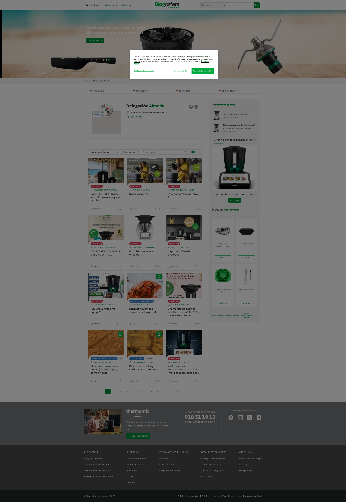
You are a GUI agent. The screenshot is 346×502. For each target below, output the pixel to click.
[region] (174, 64)
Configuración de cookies (144, 71)
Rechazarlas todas (180, 71)
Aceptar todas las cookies (202, 71)
